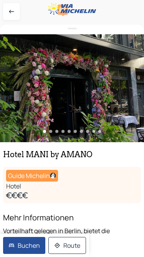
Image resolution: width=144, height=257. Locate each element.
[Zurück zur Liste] (11, 11)
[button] (72, 88)
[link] (24, 245)
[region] (72, 88)
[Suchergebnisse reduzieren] (72, 29)
